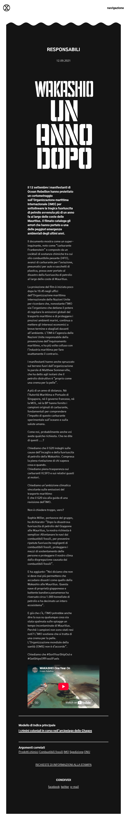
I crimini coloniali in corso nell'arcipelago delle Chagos (55, 731)
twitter (65, 786)
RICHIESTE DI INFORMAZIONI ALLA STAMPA (63, 764)
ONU (87, 752)
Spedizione (76, 752)
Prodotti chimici (28, 752)
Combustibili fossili (51, 752)
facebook (54, 786)
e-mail (74, 786)
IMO (66, 752)
